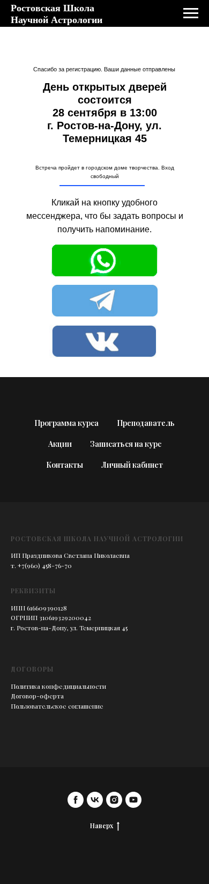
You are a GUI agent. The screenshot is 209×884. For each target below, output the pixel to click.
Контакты (64, 465)
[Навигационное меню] (190, 13)
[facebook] (76, 800)
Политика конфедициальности (58, 686)
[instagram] (114, 800)
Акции (60, 444)
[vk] (95, 800)
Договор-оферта (37, 695)
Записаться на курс (125, 444)
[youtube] (133, 800)
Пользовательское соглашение (57, 706)
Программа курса (66, 423)
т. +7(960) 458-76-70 (41, 565)
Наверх (101, 825)
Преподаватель (146, 423)
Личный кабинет (132, 465)
